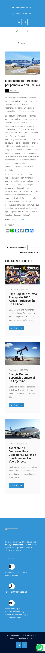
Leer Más (14, 328)
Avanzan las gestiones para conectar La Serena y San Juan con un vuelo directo (23, 454)
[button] (39, 647)
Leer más (10, 559)
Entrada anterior (18, 247)
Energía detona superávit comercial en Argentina (22, 378)
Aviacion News (18, 219)
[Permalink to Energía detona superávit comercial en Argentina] (22, 364)
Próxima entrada (27, 252)
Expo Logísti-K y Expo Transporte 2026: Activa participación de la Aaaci (23, 299)
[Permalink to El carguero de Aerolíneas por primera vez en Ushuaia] (22, 63)
